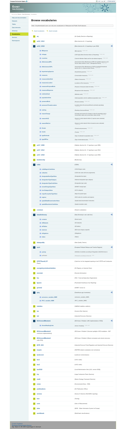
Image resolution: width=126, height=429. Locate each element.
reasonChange (46, 113)
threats (44, 128)
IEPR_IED (40, 345)
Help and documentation (19, 17)
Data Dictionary (26, 14)
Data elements (16, 27)
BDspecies (45, 50)
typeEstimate (45, 135)
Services (14, 37)
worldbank (40, 413)
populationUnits (46, 97)
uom (38, 403)
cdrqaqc (44, 54)
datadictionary (42, 215)
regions (44, 197)
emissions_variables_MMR (49, 297)
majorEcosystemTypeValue (49, 193)
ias (38, 311)
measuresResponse (47, 90)
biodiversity (41, 160)
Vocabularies (16, 34)
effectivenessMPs (47, 62)
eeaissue (44, 230)
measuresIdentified (47, 79)
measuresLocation (47, 82)
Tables (14, 24)
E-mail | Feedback (17, 423)
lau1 (38, 359)
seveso (39, 394)
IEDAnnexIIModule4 (44, 338)
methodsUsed (46, 94)
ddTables (44, 226)
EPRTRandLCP (42, 261)
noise (39, 384)
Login (99, 1)
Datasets (14, 21)
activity (44, 252)
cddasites (44, 172)
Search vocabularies (39, 31)
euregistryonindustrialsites (46, 268)
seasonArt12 (45, 118)
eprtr (38, 247)
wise (38, 408)
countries (44, 58)
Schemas (14, 30)
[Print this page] (102, 1)
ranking (44, 110)
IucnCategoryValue (47, 190)
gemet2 (39, 288)
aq (38, 36)
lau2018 (39, 369)
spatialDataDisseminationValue (50, 200)
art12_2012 (40, 41)
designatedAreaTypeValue (49, 176)
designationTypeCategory (49, 179)
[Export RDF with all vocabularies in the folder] (111, 46)
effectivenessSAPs (47, 66)
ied (38, 316)
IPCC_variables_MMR (48, 300)
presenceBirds (46, 101)
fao (38, 278)
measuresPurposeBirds (48, 86)
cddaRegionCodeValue (48, 169)
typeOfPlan (45, 139)
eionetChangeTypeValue (49, 186)
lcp (38, 374)
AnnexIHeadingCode (47, 325)
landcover (40, 355)
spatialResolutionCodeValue (50, 204)
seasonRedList (46, 123)
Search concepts (53, 31)
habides (39, 306)
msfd (38, 379)
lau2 (38, 364)
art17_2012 (40, 150)
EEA (20, 1)
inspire (39, 350)
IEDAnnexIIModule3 (44, 331)
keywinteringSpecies (48, 71)
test (38, 398)
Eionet (19, 14)
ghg (38, 292)
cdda (38, 164)
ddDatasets (45, 223)
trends (43, 132)
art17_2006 (40, 145)
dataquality (41, 242)
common (40, 210)
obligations (45, 233)
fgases (39, 283)
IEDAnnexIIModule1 (44, 321)
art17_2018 (40, 155)
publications (41, 389)
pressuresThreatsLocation (49, 105)
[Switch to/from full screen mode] (105, 1)
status (43, 237)
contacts (44, 219)
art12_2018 (40, 46)
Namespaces (16, 40)
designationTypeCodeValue (49, 183)
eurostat (40, 273)
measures (44, 75)
